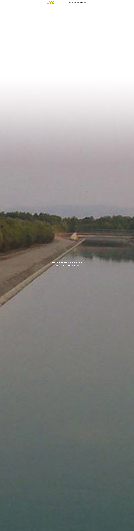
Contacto (85, 2)
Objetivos (78, 2)
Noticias (70, 2)
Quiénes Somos (74, 2)
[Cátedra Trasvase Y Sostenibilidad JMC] (50, 2)
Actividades (81, 2)
